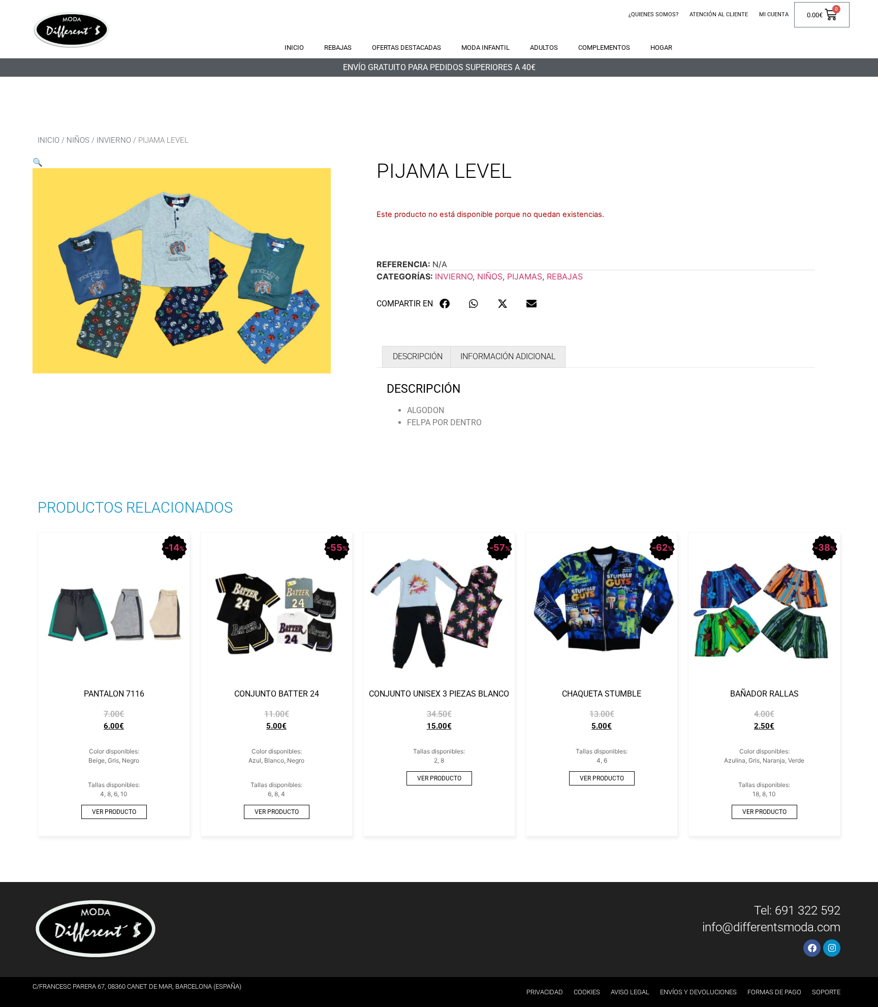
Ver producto (114, 811)
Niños (78, 140)
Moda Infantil (485, 47)
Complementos (604, 47)
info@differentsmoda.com (771, 927)
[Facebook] (812, 948)
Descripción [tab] (418, 356)
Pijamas (524, 276)
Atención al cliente (718, 14)
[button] (38, 162)
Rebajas (338, 47)
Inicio (294, 47)
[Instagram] (831, 948)
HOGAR (661, 47)
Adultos (544, 47)
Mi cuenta (774, 14)
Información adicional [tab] (507, 356)
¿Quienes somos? (653, 14)
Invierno (114, 140)
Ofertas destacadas (406, 47)
